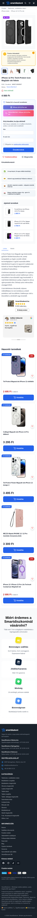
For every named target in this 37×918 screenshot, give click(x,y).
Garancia (4, 849)
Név (4, 129)
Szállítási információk (8, 830)
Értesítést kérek (18, 150)
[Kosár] (33, 3)
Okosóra (4, 807)
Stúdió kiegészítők (7, 813)
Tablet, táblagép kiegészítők (10, 797)
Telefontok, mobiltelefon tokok (17, 8)
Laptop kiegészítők (7, 788)
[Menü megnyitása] (3, 3)
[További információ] (33, 53)
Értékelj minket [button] (22, 310)
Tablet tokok (5, 791)
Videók (12, 248)
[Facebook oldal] (3, 863)
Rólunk (4, 827)
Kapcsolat (4, 841)
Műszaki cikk (5, 805)
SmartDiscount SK (7, 854)
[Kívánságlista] (29, 3)
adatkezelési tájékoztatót (21, 144)
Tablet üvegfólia (6, 794)
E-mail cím (6, 137)
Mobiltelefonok (6, 810)
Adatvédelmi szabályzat (9, 835)
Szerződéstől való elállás (9, 851)
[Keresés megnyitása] (25, 3)
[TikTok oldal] (13, 863)
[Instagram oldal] (8, 863)
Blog (3, 843)
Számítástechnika (7, 799)
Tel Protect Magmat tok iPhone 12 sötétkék (18, 381)
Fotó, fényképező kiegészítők (10, 815)
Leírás (5, 248)
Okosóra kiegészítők (8, 786)
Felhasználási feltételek (9, 838)
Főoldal (4, 8)
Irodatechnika (6, 802)
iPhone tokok (5, 11)
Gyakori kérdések (7, 846)
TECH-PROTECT (11, 87)
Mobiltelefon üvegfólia (8, 780)
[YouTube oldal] (18, 863)
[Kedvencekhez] (32, 376)
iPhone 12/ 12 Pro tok (17, 11)
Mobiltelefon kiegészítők (9, 783)
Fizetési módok (6, 833)
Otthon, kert (5, 818)
